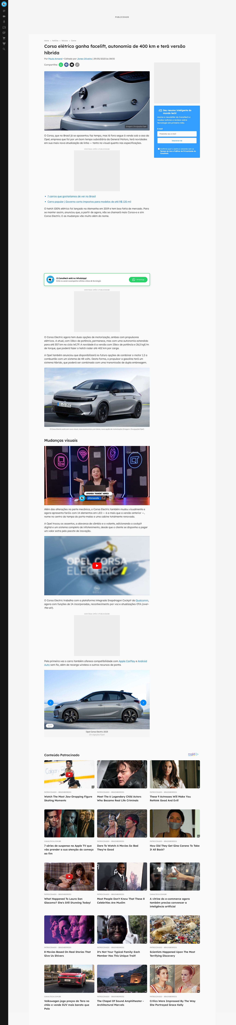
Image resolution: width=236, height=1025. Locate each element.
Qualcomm (142, 600)
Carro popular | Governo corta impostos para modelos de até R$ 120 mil (89, 201)
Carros (73, 41)
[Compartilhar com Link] (77, 65)
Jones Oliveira (84, 58)
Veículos (65, 41)
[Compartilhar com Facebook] (66, 65)
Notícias (55, 41)
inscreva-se (177, 140)
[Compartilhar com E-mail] (72, 65)
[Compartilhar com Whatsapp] (61, 65)
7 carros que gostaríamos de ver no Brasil (72, 196)
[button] (97, 699)
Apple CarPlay (127, 661)
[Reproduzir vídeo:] (97, 565)
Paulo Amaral (55, 58)
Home (46, 41)
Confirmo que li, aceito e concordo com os (178, 151)
